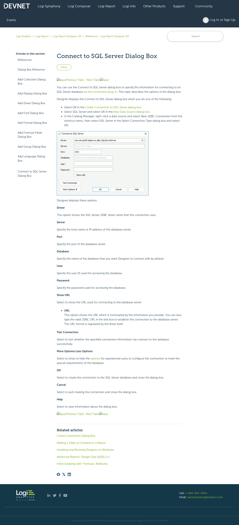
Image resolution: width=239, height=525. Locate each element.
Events (11, 20)
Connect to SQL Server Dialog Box (32, 173)
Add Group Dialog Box (32, 146)
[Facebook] (58, 474)
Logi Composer (79, 6)
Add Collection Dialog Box (32, 81)
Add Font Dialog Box (31, 113)
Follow (64, 67)
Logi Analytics (23, 36)
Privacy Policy (151, 520)
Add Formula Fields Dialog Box (30, 135)
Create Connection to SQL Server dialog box (113, 107)
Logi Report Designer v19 (67, 36)
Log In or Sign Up (222, 20)
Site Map (164, 520)
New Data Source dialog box (132, 111)
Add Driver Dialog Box (31, 103)
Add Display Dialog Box (32, 93)
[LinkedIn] (69, 474)
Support (179, 6)
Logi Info (129, 6)
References (25, 60)
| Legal (140, 520)
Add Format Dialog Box (32, 122)
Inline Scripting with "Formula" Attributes (82, 463)
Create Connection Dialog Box (76, 435)
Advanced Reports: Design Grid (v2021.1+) (83, 457)
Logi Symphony (49, 6)
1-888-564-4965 (196, 493)
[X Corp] (64, 474)
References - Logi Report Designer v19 (107, 36)
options (95, 358)
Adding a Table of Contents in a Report (81, 443)
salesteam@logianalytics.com (205, 497)
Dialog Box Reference (31, 69)
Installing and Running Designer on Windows (85, 449)
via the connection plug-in (100, 92)
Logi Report (106, 6)
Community (203, 6)
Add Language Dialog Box (31, 158)
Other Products (154, 6)
